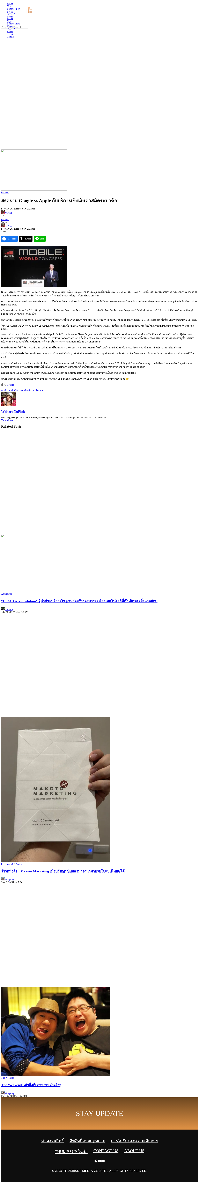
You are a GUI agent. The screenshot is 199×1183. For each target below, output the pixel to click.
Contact (10, 37)
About (10, 34)
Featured (5, 192)
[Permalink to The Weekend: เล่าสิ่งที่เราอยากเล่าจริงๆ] (55, 1075)
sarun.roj (9, 609)
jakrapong (9, 879)
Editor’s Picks (13, 23)
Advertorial (6, 594)
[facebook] (190, 4)
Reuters (10, 385)
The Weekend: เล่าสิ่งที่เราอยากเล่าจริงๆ (31, 1085)
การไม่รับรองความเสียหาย (134, 1141)
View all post (7, 420)
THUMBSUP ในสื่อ (71, 1151)
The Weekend (7, 1078)
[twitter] (194, 4)
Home (10, 18)
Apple (4, 390)
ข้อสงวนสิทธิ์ (52, 1141)
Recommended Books (11, 864)
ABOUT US (134, 1150)
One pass (18, 390)
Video (10, 26)
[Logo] (21, 13)
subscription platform (33, 390)
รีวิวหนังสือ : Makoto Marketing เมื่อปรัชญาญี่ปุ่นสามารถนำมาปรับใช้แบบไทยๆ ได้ (63, 871)
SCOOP (11, 29)
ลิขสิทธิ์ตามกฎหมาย (87, 1141)
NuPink (8, 213)
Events (10, 31)
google (10, 390)
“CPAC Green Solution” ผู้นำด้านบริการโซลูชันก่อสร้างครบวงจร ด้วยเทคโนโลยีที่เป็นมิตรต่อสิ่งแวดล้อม (79, 601)
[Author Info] (8, 405)
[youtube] (197, 4)
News (9, 21)
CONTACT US (105, 1150)
